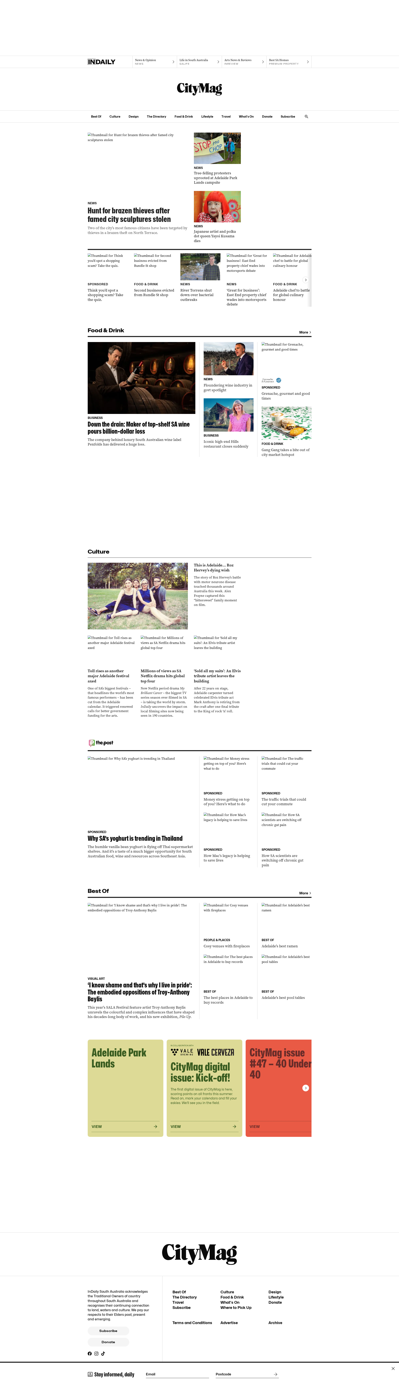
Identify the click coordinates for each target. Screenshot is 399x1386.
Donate (267, 116)
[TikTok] (103, 1354)
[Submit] (275, 1374)
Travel (226, 116)
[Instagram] (96, 1354)
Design (134, 116)
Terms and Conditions (192, 1323)
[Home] (110, 62)
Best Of (96, 116)
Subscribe (288, 116)
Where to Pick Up (235, 1307)
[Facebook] (90, 1354)
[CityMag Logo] (199, 89)
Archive (275, 1323)
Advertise (229, 1323)
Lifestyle (207, 116)
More (303, 332)
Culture (115, 116)
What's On (246, 116)
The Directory (156, 116)
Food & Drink (184, 116)
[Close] (393, 1368)
